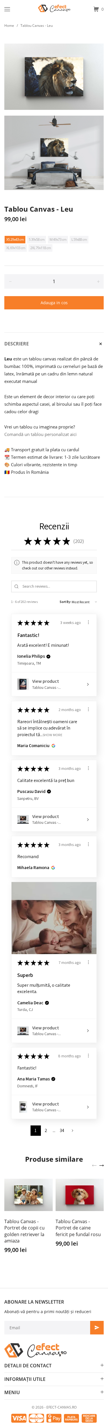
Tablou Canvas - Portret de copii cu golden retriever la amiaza (24, 1231)
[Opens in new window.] (53, 746)
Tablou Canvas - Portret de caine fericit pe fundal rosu (78, 1228)
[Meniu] (7, 9)
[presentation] (94, 1165)
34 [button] (62, 1130)
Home (9, 25)
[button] (48, 656)
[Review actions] (88, 622)
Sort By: (65, 601)
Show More (52, 734)
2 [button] (46, 1130)
